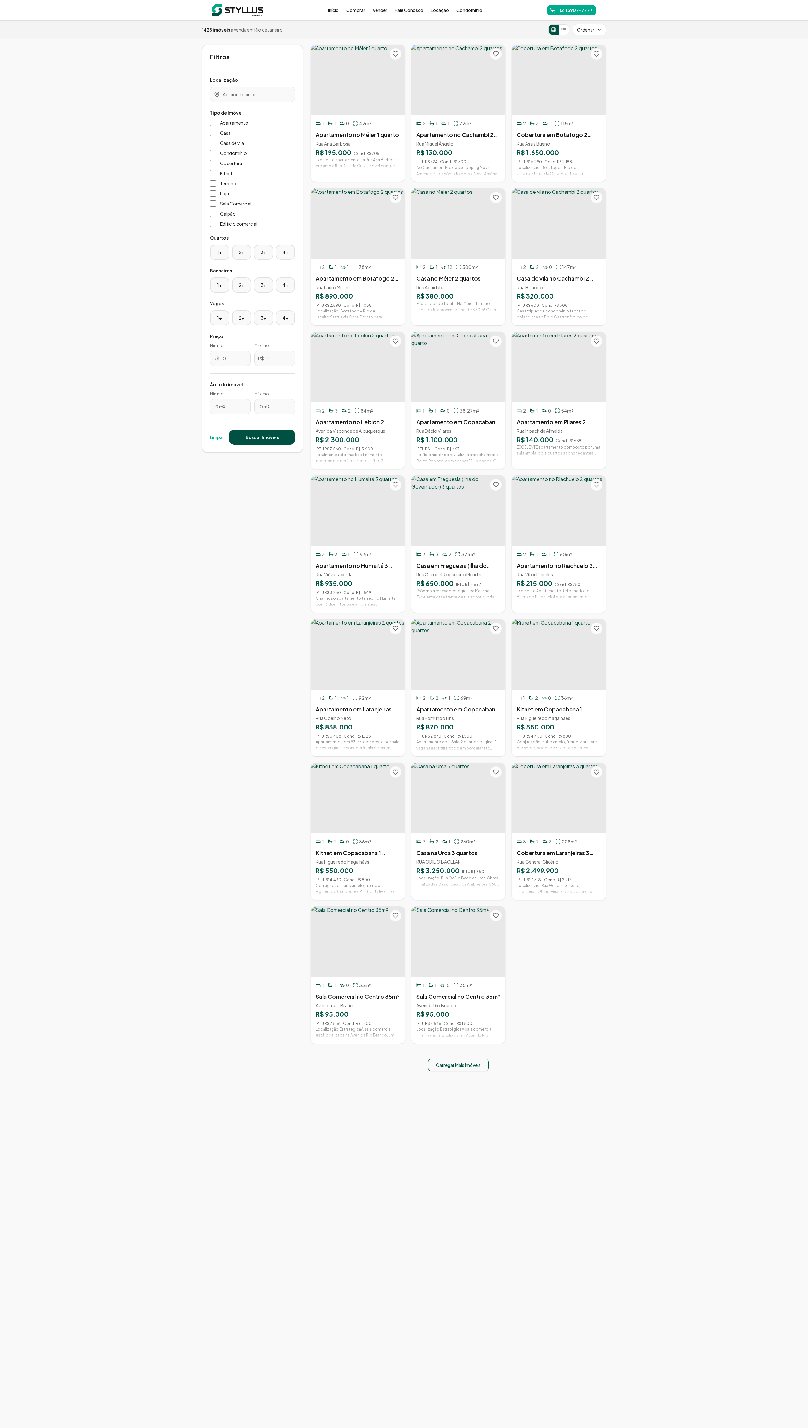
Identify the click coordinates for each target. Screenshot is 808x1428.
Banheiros (221, 270)
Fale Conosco (409, 10)
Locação (440, 10)
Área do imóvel (226, 384)
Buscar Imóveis (262, 437)
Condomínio (469, 10)
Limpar (217, 437)
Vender (380, 10)
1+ (219, 252)
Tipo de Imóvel (226, 113)
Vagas (217, 303)
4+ (285, 252)
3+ (263, 252)
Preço (216, 336)
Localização (224, 80)
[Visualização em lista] (564, 30)
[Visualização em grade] (554, 30)
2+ (241, 252)
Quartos (219, 238)
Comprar (355, 10)
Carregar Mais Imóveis (458, 1065)
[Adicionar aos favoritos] (395, 54)
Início (333, 10)
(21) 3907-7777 (576, 10)
